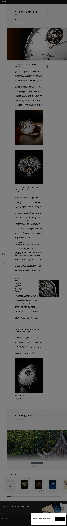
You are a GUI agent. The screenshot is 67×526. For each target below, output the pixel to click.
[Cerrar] (64, 515)
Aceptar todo (60, 517)
